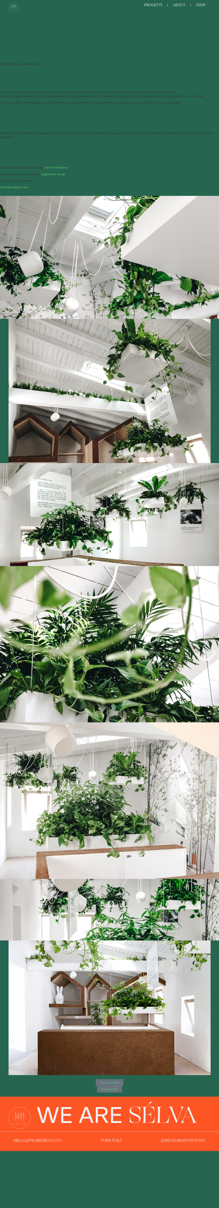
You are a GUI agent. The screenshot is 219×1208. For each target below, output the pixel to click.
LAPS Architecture (56, 167)
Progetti (153, 5)
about (179, 5)
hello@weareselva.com (38, 1140)
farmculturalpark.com (14, 187)
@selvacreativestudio (183, 1140)
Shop (200, 5)
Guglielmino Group (53, 174)
